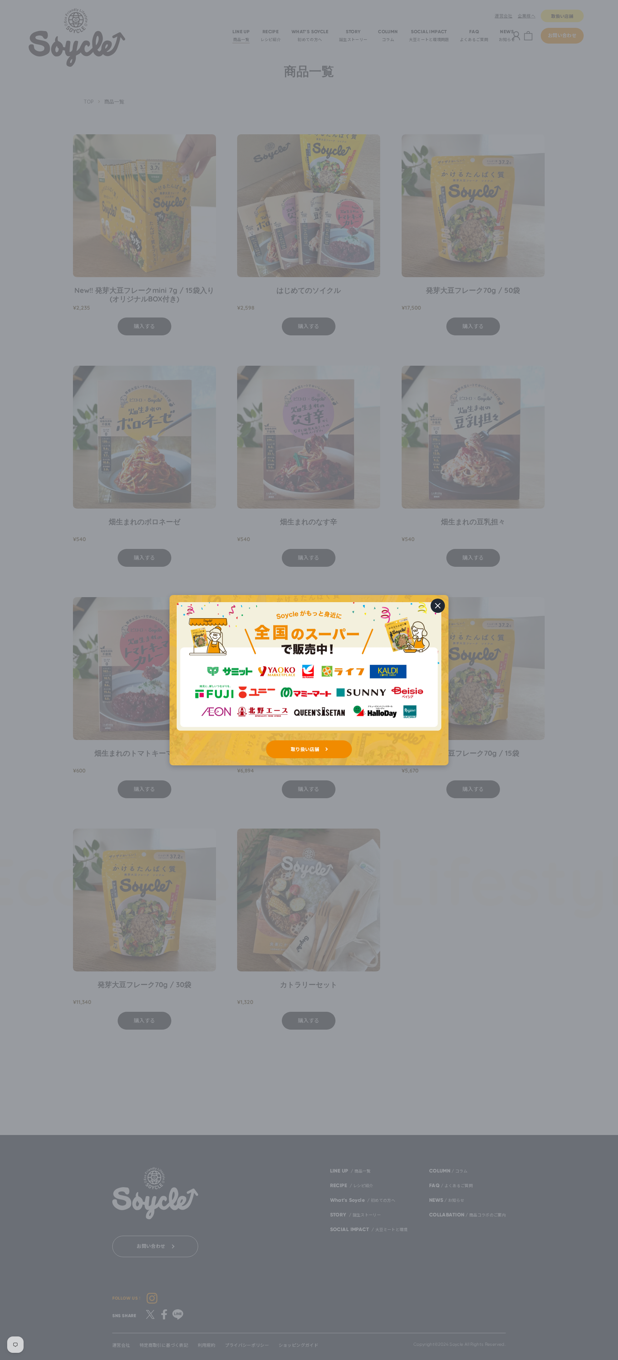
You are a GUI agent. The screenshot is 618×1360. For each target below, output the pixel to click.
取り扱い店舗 (305, 749)
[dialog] (309, 680)
